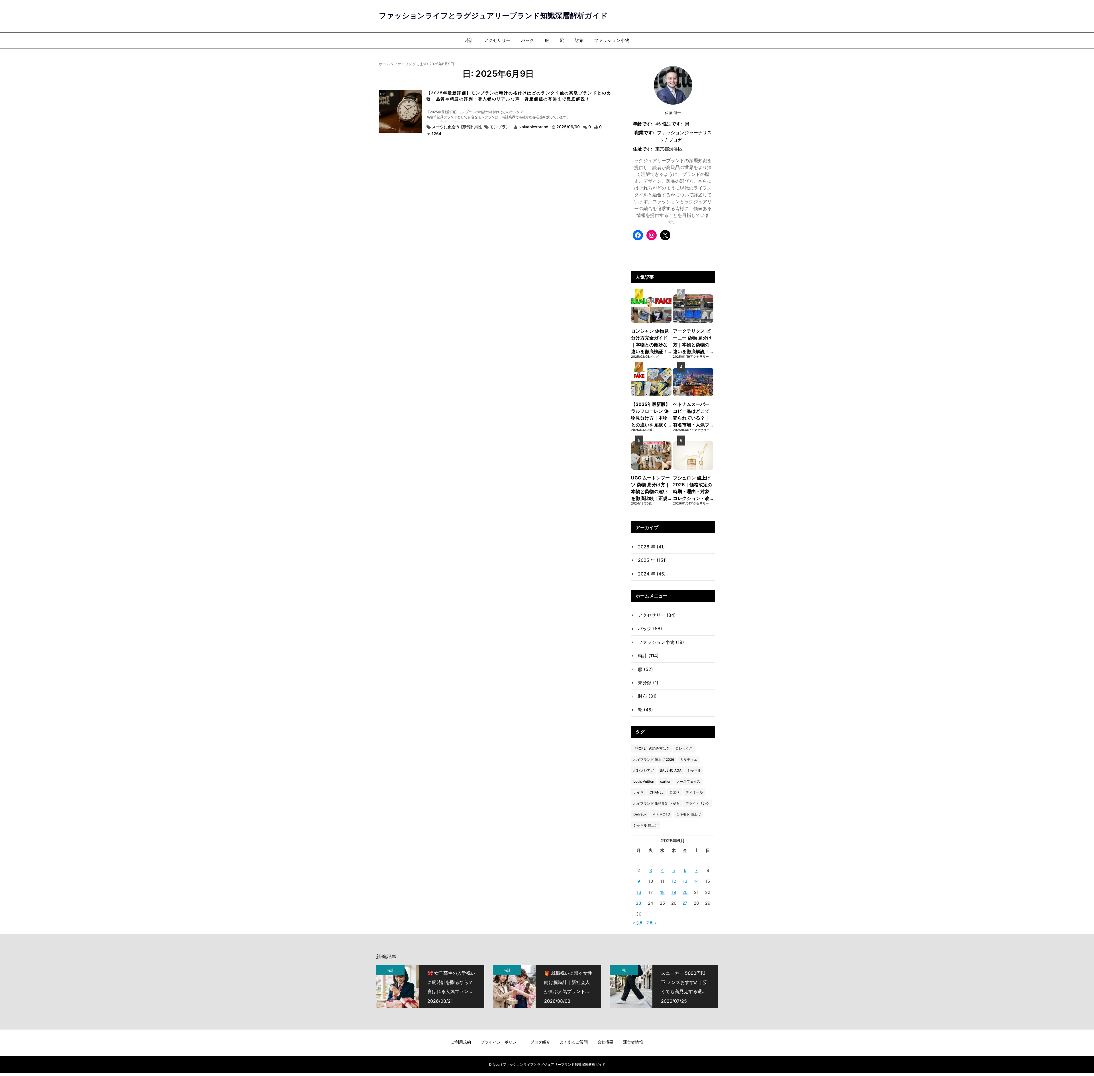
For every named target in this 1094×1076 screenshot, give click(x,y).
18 (662, 892)
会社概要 (605, 1042)
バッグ (527, 40)
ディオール (694, 792)
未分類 (648, 683)
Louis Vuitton (643, 781)
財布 (579, 40)
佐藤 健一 (673, 112)
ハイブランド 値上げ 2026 (653, 759)
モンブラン (500, 126)
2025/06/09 (568, 126)
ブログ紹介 (540, 1042)
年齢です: (642, 124)
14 (696, 881)
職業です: (644, 132)
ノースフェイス (688, 781)
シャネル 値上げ (645, 825)
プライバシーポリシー (501, 1042)
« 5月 (638, 923)
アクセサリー (497, 40)
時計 (469, 40)
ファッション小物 (611, 40)
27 (684, 903)
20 (684, 892)
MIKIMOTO (661, 814)
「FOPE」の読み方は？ (651, 748)
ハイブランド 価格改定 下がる (656, 803)
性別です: (672, 124)
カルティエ (688, 759)
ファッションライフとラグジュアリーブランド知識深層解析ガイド (493, 15)
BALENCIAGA (670, 770)
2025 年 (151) (652, 560)
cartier (665, 781)
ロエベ (675, 792)
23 (638, 903)
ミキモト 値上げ (688, 814)
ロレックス (684, 748)
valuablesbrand (534, 126)
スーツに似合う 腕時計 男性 (457, 126)
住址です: (642, 149)
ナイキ (638, 792)
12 (673, 881)
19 (673, 892)
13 (685, 881)
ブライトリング (697, 803)
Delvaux (639, 814)
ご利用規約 (461, 1042)
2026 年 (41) (651, 547)
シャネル (694, 770)
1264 (436, 133)
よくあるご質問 (574, 1042)
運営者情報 (633, 1042)
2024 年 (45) (652, 574)
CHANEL (657, 792)
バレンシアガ (643, 770)
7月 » (651, 923)
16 (638, 892)
